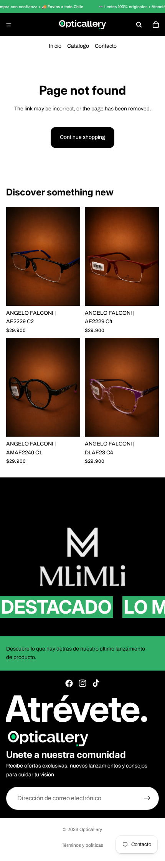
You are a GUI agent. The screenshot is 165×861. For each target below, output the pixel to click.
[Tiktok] (96, 683)
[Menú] (9, 24)
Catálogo (78, 46)
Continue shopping (82, 137)
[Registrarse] (147, 798)
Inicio (55, 46)
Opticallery (90, 829)
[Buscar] (138, 24)
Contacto (106, 46)
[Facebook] (69, 683)
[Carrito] (155, 24)
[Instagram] (82, 683)
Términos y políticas (82, 845)
